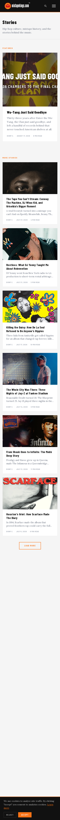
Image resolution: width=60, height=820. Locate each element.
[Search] (45, 6)
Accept (25, 815)
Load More (30, 545)
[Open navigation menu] (54, 6)
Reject (10, 815)
